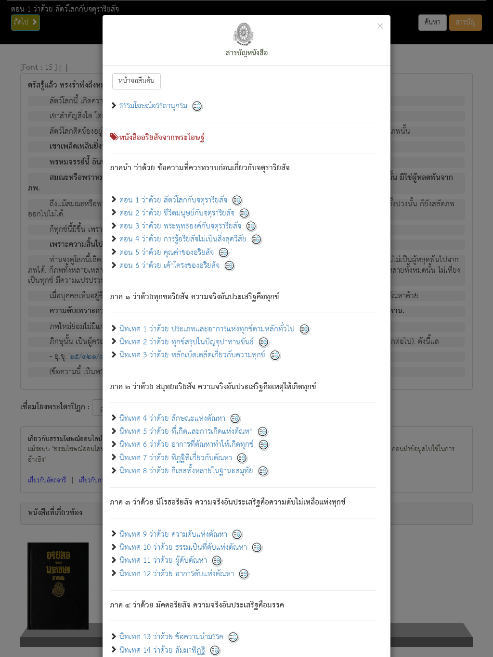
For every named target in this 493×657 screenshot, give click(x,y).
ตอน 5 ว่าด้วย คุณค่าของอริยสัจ (166, 252)
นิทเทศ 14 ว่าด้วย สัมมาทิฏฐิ (162, 650)
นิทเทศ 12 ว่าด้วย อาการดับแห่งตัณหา (176, 574)
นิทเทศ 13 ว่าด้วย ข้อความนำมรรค (171, 637)
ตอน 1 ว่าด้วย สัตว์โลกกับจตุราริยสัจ (173, 200)
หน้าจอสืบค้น (136, 81)
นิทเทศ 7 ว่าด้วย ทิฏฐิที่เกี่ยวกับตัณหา (175, 458)
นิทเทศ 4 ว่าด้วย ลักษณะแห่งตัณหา (172, 418)
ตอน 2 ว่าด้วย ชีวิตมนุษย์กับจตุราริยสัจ (176, 213)
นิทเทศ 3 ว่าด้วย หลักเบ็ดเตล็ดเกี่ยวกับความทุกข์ (192, 355)
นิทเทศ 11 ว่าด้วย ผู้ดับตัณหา (163, 561)
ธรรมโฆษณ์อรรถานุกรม (153, 106)
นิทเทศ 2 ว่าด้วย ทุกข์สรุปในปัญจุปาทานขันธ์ (186, 342)
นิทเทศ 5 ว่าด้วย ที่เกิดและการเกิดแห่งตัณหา (186, 432)
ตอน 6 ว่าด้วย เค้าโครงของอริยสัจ (169, 266)
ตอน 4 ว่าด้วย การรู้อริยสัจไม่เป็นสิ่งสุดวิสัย (182, 239)
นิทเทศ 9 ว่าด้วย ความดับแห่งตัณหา (173, 534)
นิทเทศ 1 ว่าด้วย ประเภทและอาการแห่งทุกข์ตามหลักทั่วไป (207, 329)
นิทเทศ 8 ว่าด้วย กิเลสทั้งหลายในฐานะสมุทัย (186, 471)
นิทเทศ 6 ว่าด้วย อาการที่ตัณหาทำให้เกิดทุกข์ (186, 445)
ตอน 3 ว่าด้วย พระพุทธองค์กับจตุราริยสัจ (180, 226)
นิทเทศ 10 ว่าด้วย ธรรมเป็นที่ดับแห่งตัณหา (183, 548)
